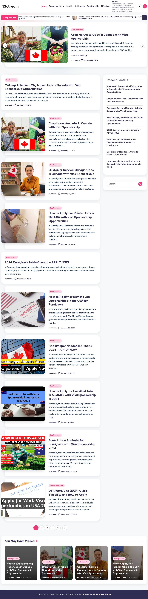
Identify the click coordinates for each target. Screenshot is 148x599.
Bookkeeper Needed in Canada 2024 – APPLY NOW (122, 153)
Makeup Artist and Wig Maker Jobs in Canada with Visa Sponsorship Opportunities (124, 89)
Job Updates (77, 29)
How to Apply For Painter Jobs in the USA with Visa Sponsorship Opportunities (87, 17)
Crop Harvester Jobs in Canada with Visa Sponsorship (125, 100)
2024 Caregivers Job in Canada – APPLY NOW (37, 262)
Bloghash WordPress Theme (97, 594)
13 (58, 528)
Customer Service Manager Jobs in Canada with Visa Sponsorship (124, 109)
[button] (79, 55)
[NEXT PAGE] (64, 527)
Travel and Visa (56, 486)
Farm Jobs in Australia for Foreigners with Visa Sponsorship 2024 (72, 444)
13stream (10, 6)
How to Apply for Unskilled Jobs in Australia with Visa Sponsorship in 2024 (72, 395)
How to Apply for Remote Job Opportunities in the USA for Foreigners (69, 300)
